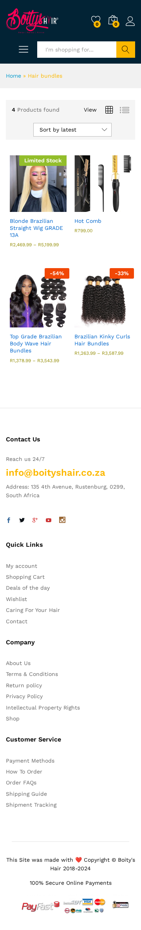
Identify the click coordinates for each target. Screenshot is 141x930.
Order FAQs (21, 782)
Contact (16, 621)
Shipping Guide (26, 794)
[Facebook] (8, 520)
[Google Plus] (35, 520)
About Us (18, 663)
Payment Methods (30, 761)
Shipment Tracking (31, 805)
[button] (83, 207)
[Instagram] (62, 521)
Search (125, 49)
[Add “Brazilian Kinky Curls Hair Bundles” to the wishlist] (120, 322)
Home (13, 76)
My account (21, 566)
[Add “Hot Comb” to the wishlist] (120, 207)
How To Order (24, 771)
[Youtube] (48, 520)
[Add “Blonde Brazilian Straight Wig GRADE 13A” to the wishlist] (55, 207)
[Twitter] (22, 520)
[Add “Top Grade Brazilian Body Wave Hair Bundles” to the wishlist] (55, 322)
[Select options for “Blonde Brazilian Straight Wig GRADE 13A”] (19, 207)
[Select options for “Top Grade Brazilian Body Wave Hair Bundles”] (19, 322)
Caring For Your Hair (33, 610)
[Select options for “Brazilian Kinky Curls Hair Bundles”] (83, 322)
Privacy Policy (24, 696)
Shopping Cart (25, 577)
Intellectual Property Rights (43, 707)
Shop (13, 718)
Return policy (24, 685)
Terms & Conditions (32, 674)
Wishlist (16, 599)
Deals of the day (28, 588)
